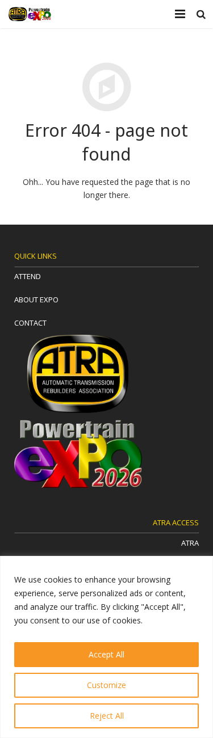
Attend (27, 276)
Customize (106, 685)
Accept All (106, 654)
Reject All (107, 715)
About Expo (36, 299)
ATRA (190, 543)
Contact (30, 323)
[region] (106, 647)
